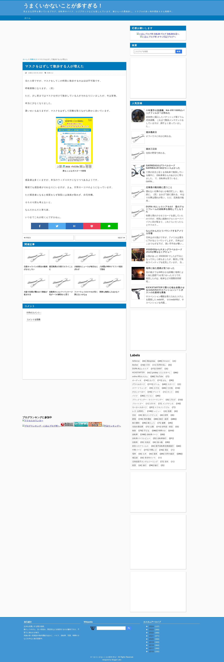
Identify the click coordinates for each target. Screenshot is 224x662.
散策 (134, 430)
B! (74, 226)
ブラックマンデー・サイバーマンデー (147, 399)
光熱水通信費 (137, 426)
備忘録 (135, 457)
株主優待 (135, 422)
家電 (134, 419)
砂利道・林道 (167, 426)
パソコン (149, 395)
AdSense (136, 361)
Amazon (166, 361)
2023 (151, 629)
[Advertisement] (74, 44)
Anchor (135, 364)
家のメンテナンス (150, 415)
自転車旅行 (161, 438)
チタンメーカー (138, 391)
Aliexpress (151, 361)
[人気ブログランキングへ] (67, 425)
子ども (146, 430)
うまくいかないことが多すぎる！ (63, 5)
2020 (151, 638)
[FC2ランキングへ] (111, 425)
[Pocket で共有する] (91, 226)
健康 (163, 422)
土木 (144, 453)
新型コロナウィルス (140, 446)
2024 (151, 626)
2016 (151, 651)
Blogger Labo (116, 659)
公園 (152, 426)
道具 (155, 453)
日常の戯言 (169, 453)
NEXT (120, 238)
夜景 (134, 465)
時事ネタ (50, 73)
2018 (151, 645)
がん (164, 380)
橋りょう (151, 422)
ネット (170, 391)
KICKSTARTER (138, 372)
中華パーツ (136, 449)
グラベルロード (138, 384)
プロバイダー (137, 403)
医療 (170, 411)
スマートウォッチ (139, 388)
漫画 (166, 461)
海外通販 (147, 419)
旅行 (144, 465)
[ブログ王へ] (95, 425)
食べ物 (160, 442)
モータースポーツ (139, 407)
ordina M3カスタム (140, 376)
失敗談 (147, 442)
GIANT (159, 368)
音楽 (134, 415)
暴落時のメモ (150, 457)
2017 (151, 648)
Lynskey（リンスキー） (161, 372)
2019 (151, 641)
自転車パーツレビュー (141, 438)
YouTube (159, 376)
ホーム (27, 17)
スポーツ (171, 384)
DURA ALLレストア (140, 368)
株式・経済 (163, 419)
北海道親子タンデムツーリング (145, 461)
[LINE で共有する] (109, 226)
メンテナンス (168, 403)
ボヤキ (153, 403)
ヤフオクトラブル (162, 407)
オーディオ (136, 380)
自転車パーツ (152, 434)
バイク (135, 395)
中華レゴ (153, 449)
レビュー (157, 411)
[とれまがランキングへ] (81, 425)
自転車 (135, 434)
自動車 (135, 442)
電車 (134, 453)
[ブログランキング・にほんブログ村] (41, 425)
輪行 (156, 465)
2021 (151, 635)
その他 (170, 388)
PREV (28, 238)
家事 (166, 415)
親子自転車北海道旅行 (165, 446)
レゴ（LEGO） (138, 411)
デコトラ (156, 391)
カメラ (152, 380)
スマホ (156, 388)
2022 (151, 632)
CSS (148, 364)
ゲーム (156, 384)
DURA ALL (161, 364)
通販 (166, 449)
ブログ (173, 399)
